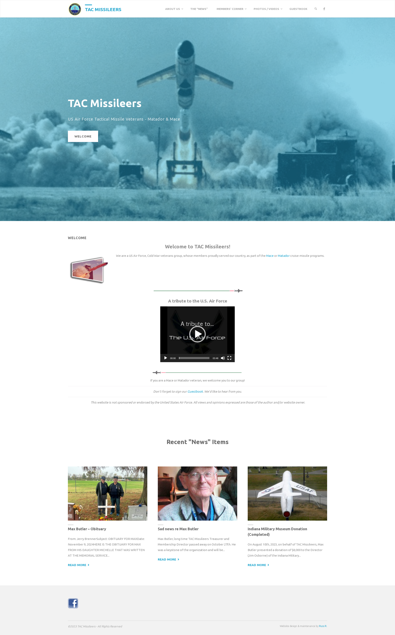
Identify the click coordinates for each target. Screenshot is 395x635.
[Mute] (223, 358)
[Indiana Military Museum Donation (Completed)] (287, 494)
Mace (270, 255)
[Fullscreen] (229, 358)
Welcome (83, 136)
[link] (315, 9)
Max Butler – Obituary (87, 529)
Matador (284, 255)
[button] (197, 334)
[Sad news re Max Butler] (197, 494)
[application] (197, 334)
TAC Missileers (103, 9)
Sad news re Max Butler (178, 529)
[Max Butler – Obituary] (107, 494)
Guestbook (195, 391)
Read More (79, 565)
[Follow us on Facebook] (324, 9)
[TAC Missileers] (75, 9)
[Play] (166, 358)
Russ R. (323, 626)
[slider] (194, 358)
